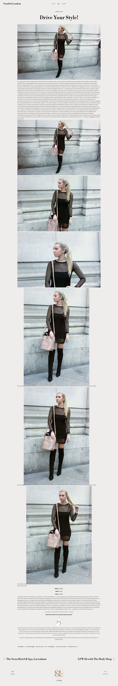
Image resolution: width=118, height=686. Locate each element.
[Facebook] (57, 680)
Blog (59, 3)
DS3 (46, 646)
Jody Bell (59, 594)
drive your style (39, 646)
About (53, 3)
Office (59, 591)
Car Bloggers (20, 646)
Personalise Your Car (72, 646)
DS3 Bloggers (51, 646)
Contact (64, 3)
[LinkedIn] (61, 680)
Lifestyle (57, 11)
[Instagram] (59, 680)
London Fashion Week (61, 646)
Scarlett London (12, 3)
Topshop (59, 588)
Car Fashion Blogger (30, 646)
